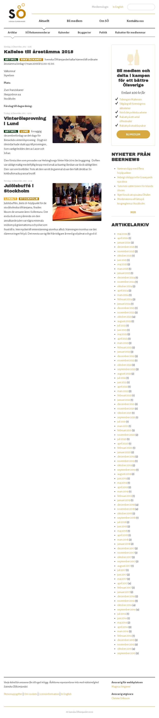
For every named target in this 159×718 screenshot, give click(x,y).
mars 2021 (122, 426)
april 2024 (122, 290)
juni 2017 (122, 574)
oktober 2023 (124, 316)
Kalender (64, 32)
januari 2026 (124, 242)
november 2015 (125, 644)
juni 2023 (122, 330)
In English (118, 6)
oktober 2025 (124, 255)
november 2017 (125, 552)
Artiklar (12, 32)
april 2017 (122, 583)
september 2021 (126, 417)
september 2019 (126, 469)
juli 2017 (121, 570)
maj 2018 (122, 530)
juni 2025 (122, 260)
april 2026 (122, 238)
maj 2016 (122, 622)
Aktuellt (44, 21)
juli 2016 (121, 613)
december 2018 (126, 504)
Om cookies (30, 694)
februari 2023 (124, 347)
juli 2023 (121, 325)
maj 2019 (122, 482)
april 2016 (122, 627)
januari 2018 (123, 543)
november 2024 (126, 281)
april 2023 (122, 338)
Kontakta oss (135, 21)
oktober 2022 (124, 364)
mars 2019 (123, 491)
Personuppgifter (13, 694)
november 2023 (126, 312)
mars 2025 (122, 268)
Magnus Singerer (120, 686)
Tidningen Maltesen (130, 99)
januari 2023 (123, 351)
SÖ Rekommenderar (37, 32)
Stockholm (29, 198)
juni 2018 (122, 526)
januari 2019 (123, 500)
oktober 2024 (124, 286)
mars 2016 (123, 631)
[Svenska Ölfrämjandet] (18, 11)
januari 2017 (123, 592)
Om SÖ (104, 21)
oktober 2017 (124, 557)
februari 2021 (124, 430)
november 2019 (126, 461)
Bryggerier (84, 32)
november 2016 (126, 600)
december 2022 (126, 356)
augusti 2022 (124, 373)
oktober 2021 (124, 412)
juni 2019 (122, 478)
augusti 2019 (124, 474)
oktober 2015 (124, 648)
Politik (103, 32)
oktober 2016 (124, 605)
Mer (133, 212)
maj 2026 (122, 233)
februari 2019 (124, 496)
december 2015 (126, 640)
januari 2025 (123, 273)
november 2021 (125, 408)
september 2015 (126, 653)
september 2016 (126, 609)
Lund (24, 131)
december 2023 (126, 308)
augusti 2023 (124, 321)
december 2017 (126, 548)
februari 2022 (124, 395)
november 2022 (126, 360)
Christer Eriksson (120, 698)
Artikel (11, 59)
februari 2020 (124, 447)
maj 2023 (122, 334)
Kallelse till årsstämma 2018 (38, 51)
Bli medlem (74, 21)
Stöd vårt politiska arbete (133, 112)
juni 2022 (122, 382)
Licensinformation (49, 694)
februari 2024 (124, 299)
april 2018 (122, 535)
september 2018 (126, 517)
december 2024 (126, 277)
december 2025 (126, 246)
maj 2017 (122, 578)
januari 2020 (124, 452)
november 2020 (126, 434)
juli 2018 (121, 522)
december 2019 (126, 456)
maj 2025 (122, 264)
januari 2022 (123, 399)
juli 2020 (122, 439)
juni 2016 (122, 618)
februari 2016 (124, 635)
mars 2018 (123, 539)
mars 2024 (123, 295)
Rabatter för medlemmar (130, 32)
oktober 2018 (124, 513)
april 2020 (122, 443)
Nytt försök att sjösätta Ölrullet (133, 194)
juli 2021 (121, 421)
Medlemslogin (100, 6)
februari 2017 (124, 587)
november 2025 (126, 251)
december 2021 (126, 404)
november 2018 (126, 509)
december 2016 (126, 596)
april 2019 (122, 487)
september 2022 (126, 369)
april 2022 (122, 386)
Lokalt (10, 198)
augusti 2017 (124, 565)
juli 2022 (121, 377)
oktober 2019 (124, 465)
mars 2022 (122, 391)
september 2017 (126, 561)
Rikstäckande (31, 59)
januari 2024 (124, 303)
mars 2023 (122, 343)
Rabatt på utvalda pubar (132, 125)
